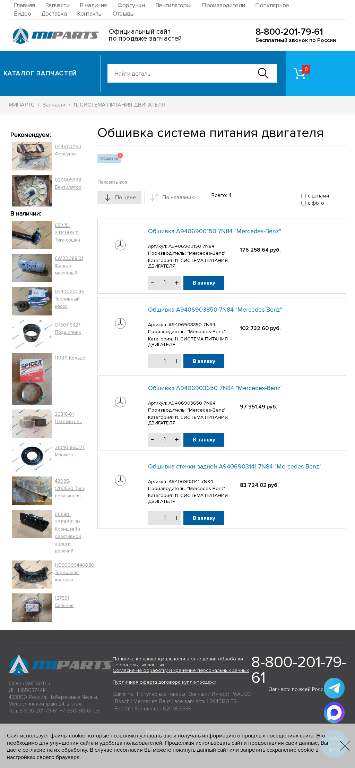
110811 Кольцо (70, 358)
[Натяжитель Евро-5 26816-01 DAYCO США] (32, 423)
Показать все (112, 182)
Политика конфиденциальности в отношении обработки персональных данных (178, 662)
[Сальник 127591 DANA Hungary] (32, 607)
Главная (24, 5)
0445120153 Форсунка (68, 150)
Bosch (122, 701)
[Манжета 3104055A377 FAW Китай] (32, 457)
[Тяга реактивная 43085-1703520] (32, 490)
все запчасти (190, 701)
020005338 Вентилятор (68, 183)
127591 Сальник (64, 601)
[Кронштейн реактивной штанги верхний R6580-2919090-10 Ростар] (32, 533)
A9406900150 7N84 (191, 246)
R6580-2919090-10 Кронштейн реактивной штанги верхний (68, 533)
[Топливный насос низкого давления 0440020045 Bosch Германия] (32, 301)
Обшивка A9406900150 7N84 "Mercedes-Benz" (214, 231)
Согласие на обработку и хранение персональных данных (181, 670)
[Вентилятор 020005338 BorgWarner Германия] (32, 190)
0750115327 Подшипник (68, 328)
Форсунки (131, 5)
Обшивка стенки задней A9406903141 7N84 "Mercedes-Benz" (234, 466)
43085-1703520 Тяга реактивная (70, 488)
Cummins (123, 694)
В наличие (93, 5)
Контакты (89, 13)
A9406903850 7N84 (191, 325)
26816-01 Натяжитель (68, 417)
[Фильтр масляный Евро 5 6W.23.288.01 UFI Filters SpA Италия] (32, 268)
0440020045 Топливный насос (69, 299)
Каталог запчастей (40, 73)
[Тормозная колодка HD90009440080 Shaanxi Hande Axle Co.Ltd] (32, 574)
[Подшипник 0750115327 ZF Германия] (32, 334)
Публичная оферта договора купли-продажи (164, 682)
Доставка (54, 13)
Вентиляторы (173, 5)
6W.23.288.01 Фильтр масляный (69, 265)
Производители (223, 5)
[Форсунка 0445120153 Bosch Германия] (32, 156)
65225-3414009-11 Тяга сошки (67, 232)
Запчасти (57, 5)
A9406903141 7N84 (190, 481)
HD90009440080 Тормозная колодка (74, 572)
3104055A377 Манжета (70, 451)
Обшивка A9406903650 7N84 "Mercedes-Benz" (215, 388)
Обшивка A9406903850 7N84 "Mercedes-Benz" (215, 309)
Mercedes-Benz (152, 701)
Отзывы (123, 13)
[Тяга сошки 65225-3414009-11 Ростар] (32, 235)
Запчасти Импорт (209, 694)
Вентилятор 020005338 (163, 709)
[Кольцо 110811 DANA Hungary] (32, 379)
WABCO (242, 694)
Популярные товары (161, 694)
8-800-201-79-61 (289, 31)
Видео (22, 13)
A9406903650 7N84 (192, 403)
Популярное (272, 5)
